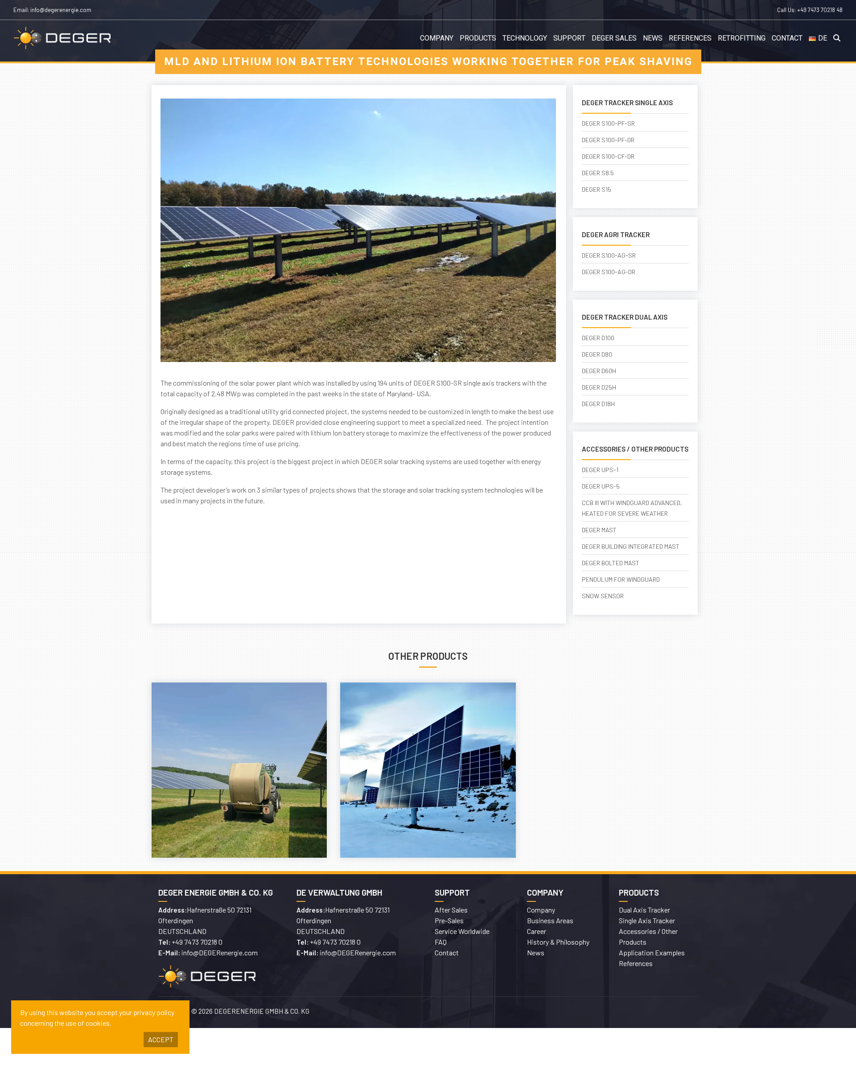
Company (436, 38)
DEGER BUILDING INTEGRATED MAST (630, 546)
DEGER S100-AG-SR (609, 255)
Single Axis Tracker (647, 920)
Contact (787, 38)
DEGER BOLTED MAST (610, 563)
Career (536, 931)
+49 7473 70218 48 (820, 9)
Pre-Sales (449, 920)
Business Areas (550, 920)
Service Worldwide (462, 931)
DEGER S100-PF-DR (608, 140)
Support (569, 38)
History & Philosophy (558, 942)
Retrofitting (741, 38)
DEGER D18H (598, 403)
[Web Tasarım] (566, 1012)
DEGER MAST (599, 530)
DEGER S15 (596, 189)
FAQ (441, 942)
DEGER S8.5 (598, 173)
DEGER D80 (597, 354)
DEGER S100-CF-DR (608, 156)
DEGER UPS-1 (600, 469)
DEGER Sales (614, 38)
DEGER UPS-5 (601, 486)
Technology (524, 38)
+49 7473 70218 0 (197, 942)
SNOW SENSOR (603, 596)
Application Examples (652, 952)
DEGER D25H (599, 387)
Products (478, 38)
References (690, 38)
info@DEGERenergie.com (219, 952)
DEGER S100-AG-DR (608, 272)
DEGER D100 (598, 337)
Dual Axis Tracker (644, 909)
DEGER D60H (599, 370)
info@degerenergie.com (60, 9)
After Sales (451, 909)
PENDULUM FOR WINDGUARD (621, 579)
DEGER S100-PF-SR (608, 123)
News (653, 38)
